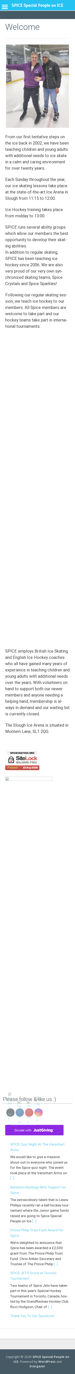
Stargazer (37, 1366)
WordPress (47, 1361)
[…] (12, 1178)
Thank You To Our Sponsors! (32, 1316)
